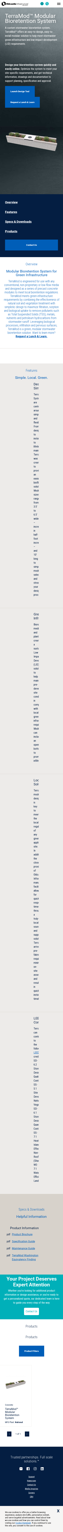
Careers (31, 1493)
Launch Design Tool (19, 91)
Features (11, 212)
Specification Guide (23, 1241)
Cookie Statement (23, 1523)
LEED (36, 1052)
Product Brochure (22, 1234)
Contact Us (31, 1311)
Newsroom (31, 1481)
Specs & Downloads (18, 221)
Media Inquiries (31, 1489)
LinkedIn (42, 1468)
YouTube (21, 1468)
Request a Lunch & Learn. (31, 336)
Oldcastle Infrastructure (15, 4)
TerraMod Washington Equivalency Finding (25, 1257)
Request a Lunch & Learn (22, 102)
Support (31, 1477)
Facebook (28, 1468)
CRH (31, 1497)
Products (11, 231)
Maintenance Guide (23, 1248)
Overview (11, 202)
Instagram (35, 1468)
